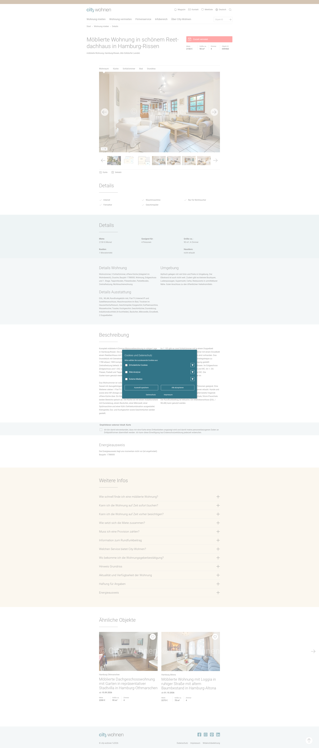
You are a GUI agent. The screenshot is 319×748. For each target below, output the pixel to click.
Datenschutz (151, 395)
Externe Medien (135, 379)
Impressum (168, 395)
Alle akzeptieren (178, 388)
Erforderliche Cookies (138, 365)
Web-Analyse (134, 372)
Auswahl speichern (141, 388)
